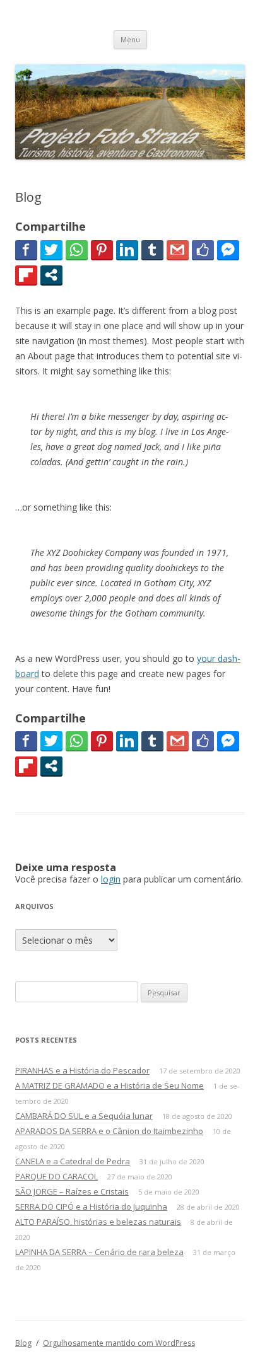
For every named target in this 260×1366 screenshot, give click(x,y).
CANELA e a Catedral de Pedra (72, 1161)
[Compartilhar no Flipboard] (26, 274)
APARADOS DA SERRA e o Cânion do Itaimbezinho (109, 1131)
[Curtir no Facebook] (203, 249)
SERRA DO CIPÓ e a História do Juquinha (91, 1206)
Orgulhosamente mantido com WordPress (119, 1343)
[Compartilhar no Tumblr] (152, 249)
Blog (23, 1343)
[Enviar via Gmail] (178, 249)
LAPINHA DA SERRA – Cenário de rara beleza (99, 1252)
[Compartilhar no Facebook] (26, 249)
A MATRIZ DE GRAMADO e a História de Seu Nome (109, 1085)
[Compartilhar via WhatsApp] (77, 249)
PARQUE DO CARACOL (56, 1176)
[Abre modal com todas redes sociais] (51, 274)
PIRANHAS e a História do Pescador (82, 1070)
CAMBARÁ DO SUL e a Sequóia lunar (84, 1115)
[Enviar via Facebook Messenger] (228, 249)
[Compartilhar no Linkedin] (127, 249)
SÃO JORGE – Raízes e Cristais (72, 1191)
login (111, 879)
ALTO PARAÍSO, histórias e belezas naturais (98, 1221)
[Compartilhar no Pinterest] (102, 249)
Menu (130, 39)
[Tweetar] (51, 249)
